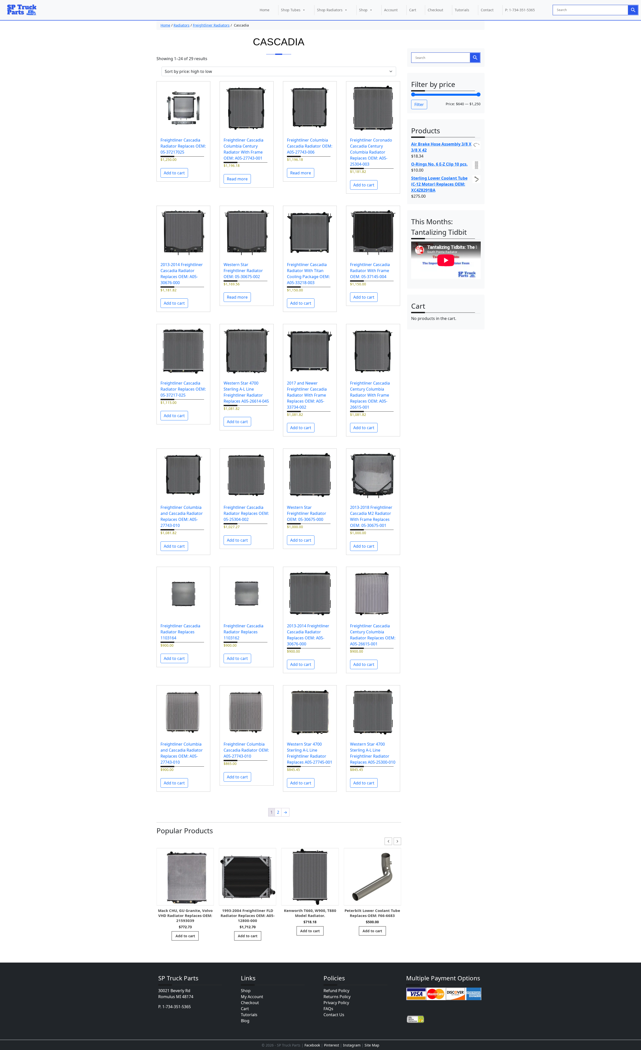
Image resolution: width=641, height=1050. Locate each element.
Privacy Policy (336, 1002)
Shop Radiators (330, 10)
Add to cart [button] (174, 173)
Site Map (372, 1045)
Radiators (182, 25)
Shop (363, 10)
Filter (419, 104)
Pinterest (331, 1045)
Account (391, 10)
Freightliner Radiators (211, 25)
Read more (237, 179)
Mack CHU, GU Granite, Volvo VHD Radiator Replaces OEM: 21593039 (185, 915)
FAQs (328, 1008)
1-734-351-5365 (176, 1006)
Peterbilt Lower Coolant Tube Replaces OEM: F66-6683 (372, 913)
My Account (252, 996)
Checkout (435, 10)
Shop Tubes (290, 10)
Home (264, 10)
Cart (412, 10)
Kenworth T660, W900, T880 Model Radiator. (310, 913)
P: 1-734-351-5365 (520, 10)
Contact (487, 10)
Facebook (312, 1045)
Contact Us (334, 1014)
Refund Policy (336, 990)
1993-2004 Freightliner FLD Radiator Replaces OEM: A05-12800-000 (248, 915)
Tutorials (462, 10)
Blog (245, 1020)
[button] (397, 841)
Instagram (352, 1045)
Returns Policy (337, 996)
